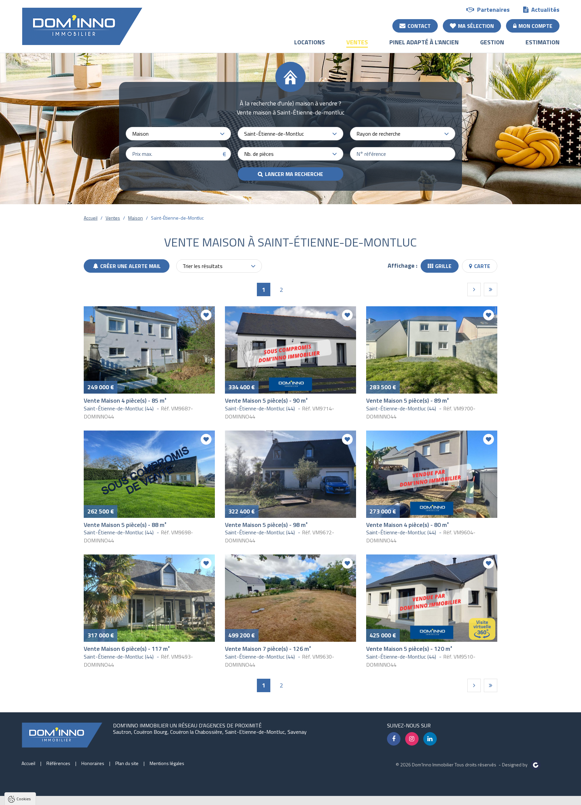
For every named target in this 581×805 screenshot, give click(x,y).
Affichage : (402, 265)
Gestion (492, 42)
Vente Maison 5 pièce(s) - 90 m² (266, 400)
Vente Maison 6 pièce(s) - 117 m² (127, 648)
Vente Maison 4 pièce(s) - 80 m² (407, 524)
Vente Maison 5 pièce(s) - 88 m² (125, 524)
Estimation (542, 42)
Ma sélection (476, 26)
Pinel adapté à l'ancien (424, 42)
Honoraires (92, 763)
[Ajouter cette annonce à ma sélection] (206, 315)
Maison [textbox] (140, 134)
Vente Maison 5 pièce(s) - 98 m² (266, 524)
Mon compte (535, 26)
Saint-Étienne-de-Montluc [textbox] (274, 134)
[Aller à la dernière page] (490, 289)
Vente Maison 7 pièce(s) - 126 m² (268, 648)
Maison (135, 217)
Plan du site (127, 763)
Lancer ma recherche (294, 174)
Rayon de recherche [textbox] (378, 134)
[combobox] (178, 133)
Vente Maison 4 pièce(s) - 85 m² (125, 400)
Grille (443, 266)
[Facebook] (393, 739)
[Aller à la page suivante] (474, 289)
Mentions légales (167, 763)
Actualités (545, 9)
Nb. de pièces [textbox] (259, 154)
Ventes (357, 42)
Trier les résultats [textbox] (203, 266)
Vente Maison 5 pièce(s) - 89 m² (407, 400)
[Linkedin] (430, 739)
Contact (419, 26)
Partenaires (493, 9)
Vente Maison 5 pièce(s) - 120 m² (409, 648)
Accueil (91, 217)
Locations (309, 42)
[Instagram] (412, 739)
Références (58, 763)
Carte (482, 266)
